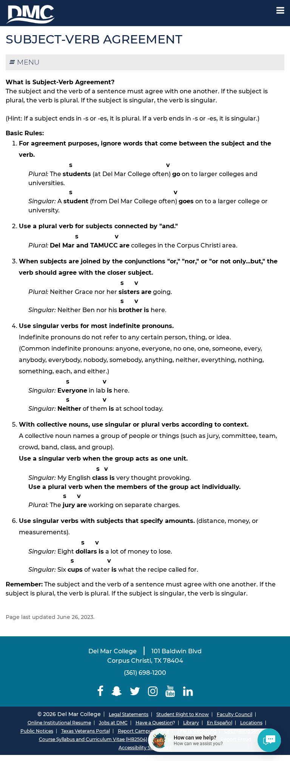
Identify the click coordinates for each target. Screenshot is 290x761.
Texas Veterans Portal (85, 731)
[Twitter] (134, 691)
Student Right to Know (182, 714)
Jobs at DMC (113, 722)
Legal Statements (128, 714)
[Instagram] (153, 691)
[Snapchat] (116, 691)
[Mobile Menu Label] (280, 10)
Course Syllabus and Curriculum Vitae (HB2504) (93, 739)
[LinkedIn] (188, 691)
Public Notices (36, 731)
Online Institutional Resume (59, 722)
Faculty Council (234, 714)
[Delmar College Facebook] (100, 691)
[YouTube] (170, 691)
